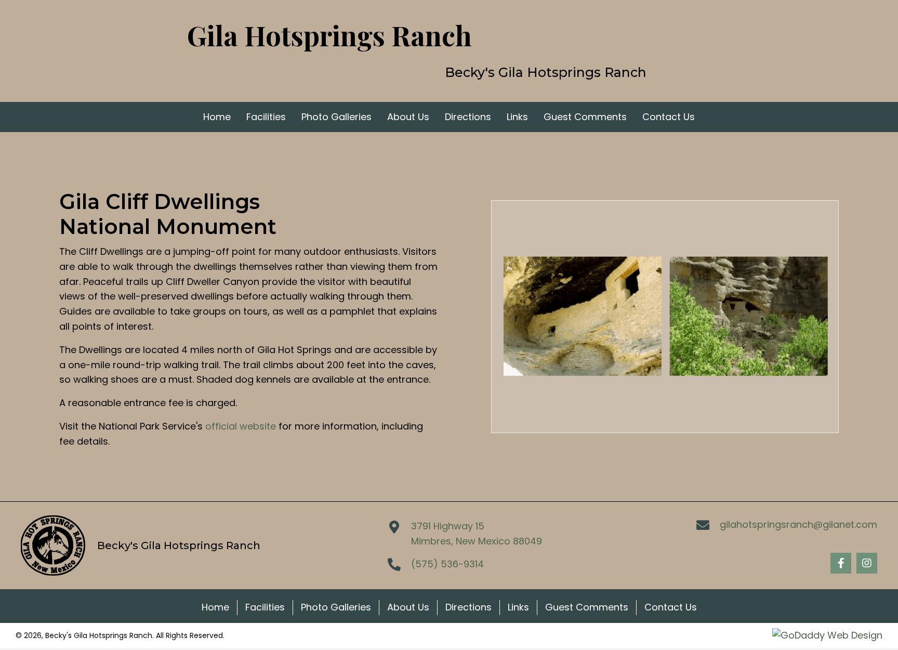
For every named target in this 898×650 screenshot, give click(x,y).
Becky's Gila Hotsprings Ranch (545, 72)
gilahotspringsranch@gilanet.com (798, 524)
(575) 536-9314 (447, 563)
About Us (408, 607)
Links (518, 607)
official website (240, 426)
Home (215, 607)
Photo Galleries (336, 607)
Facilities (265, 607)
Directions (468, 607)
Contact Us (670, 607)
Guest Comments (586, 607)
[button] (840, 563)
